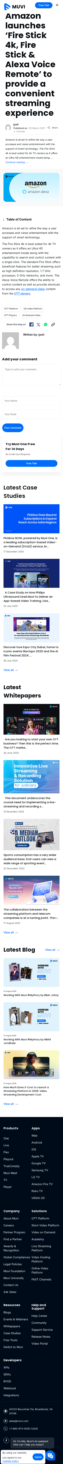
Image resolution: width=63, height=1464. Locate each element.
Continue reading (16, 162)
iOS (33, 1149)
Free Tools (10, 1340)
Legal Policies (13, 1264)
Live (6, 1145)
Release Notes (40, 1336)
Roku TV (37, 1191)
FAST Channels (41, 1279)
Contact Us (11, 1285)
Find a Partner (13, 1239)
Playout (8, 1159)
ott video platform (33, 308)
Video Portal (39, 1343)
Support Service (42, 1329)
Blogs (7, 1312)
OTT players (22, 293)
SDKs (7, 1374)
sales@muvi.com (18, 1420)
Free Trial (44, 5)
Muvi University (14, 1278)
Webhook (10, 1388)
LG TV (35, 1177)
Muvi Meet (10, 1173)
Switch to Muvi (13, 1347)
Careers (9, 1225)
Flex (6, 1152)
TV (5, 1180)
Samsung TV (39, 1170)
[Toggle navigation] (57, 4)
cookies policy (10, 1460)
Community (39, 1322)
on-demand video (33, 289)
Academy (37, 1239)
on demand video (31, 315)
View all (9, 670)
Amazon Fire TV (42, 1184)
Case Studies (12, 1333)
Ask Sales (10, 1292)
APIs (6, 1367)
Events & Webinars (16, 1319)
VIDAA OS (38, 1198)
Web (34, 1135)
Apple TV (37, 1156)
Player (8, 1187)
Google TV (38, 1163)
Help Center (39, 1316)
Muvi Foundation (14, 1271)
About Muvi (11, 1218)
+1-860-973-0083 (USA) (23, 1428)
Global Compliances (17, 1257)
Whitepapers (12, 1326)
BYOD (7, 1381)
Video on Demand (43, 1232)
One (6, 1138)
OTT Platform (11, 308)
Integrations (11, 1395)
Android (36, 1142)
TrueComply (12, 1166)
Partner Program (14, 1232)
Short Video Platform (45, 1225)
